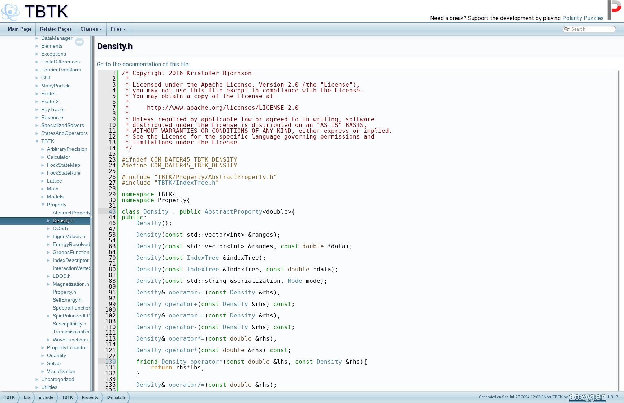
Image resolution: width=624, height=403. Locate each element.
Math (52, 189)
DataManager (57, 38)
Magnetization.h (71, 284)
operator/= (187, 384)
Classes (89, 29)
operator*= (187, 338)
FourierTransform (61, 70)
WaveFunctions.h (72, 339)
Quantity (56, 355)
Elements (51, 46)
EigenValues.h (69, 236)
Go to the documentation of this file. (143, 64)
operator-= (187, 315)
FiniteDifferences (60, 62)
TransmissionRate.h (75, 331)
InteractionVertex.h (74, 268)
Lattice (54, 181)
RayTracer (53, 109)
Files (116, 29)
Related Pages (56, 29)
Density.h (63, 220)
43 (107, 211)
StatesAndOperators (64, 133)
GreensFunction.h (73, 252)
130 (107, 361)
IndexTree (203, 257)
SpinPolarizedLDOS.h (77, 316)
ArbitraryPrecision (67, 149)
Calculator (58, 157)
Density (156, 211)
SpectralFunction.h (74, 308)
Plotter (48, 93)
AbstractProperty (234, 211)
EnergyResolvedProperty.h (83, 244)
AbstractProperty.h (74, 212)
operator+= (187, 292)
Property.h (64, 292)
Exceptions (53, 54)
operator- (181, 327)
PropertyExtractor (67, 347)
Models (55, 197)
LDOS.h (62, 276)
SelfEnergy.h (67, 300)
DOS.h (60, 228)
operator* (181, 350)
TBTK (47, 141)
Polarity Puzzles (583, 18)
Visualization (61, 371)
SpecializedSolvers (62, 125)
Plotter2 (50, 101)
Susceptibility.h (69, 324)
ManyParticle (56, 85)
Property (56, 204)
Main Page (19, 29)
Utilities (49, 387)
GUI (45, 77)
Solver (54, 363)
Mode (295, 280)
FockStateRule (64, 173)
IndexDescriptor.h (73, 260)
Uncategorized (57, 379)
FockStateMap (63, 165)
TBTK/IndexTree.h (187, 182)
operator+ (181, 304)
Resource (52, 117)
